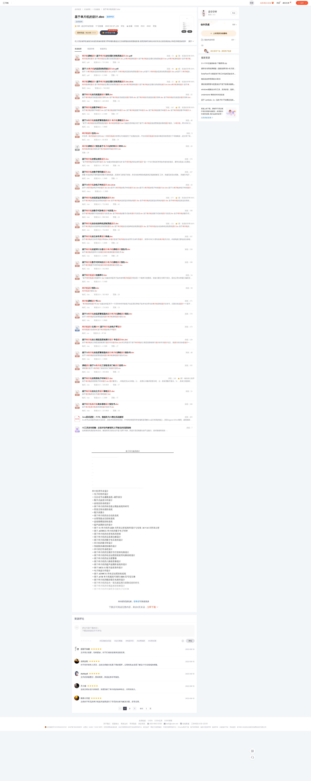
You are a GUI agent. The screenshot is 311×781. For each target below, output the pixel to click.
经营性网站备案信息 (110, 727)
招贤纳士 (115, 724)
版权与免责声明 (206, 727)
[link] (78, 9)
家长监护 (146, 727)
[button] (191, 41)
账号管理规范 (194, 727)
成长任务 (286, 3)
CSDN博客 (168, 721)
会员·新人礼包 (265, 3)
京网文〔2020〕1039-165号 (92, 727)
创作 (302, 3)
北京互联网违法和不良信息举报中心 (130, 727)
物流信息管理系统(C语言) (211, 79)
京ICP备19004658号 (75, 727)
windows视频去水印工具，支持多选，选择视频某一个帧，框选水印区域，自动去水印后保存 (218, 89)
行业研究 (87, 9)
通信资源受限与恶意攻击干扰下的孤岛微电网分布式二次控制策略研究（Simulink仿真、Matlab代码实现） (218, 84)
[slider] (86, 641)
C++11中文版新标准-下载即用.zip (214, 63)
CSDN (150, 721)
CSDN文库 (158, 721)
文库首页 (78, 9)
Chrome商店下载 (183, 727)
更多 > (234, 24)
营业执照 (233, 727)
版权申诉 (110, 17)
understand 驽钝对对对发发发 (212, 95)
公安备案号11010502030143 (57, 727)
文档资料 (79, 22)
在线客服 (185, 724)
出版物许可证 (224, 727)
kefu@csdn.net (172, 724)
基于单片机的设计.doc (90, 16)
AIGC (149, 26)
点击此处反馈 (206, 117)
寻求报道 (133, 724)
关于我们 (106, 724)
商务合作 (124, 724)
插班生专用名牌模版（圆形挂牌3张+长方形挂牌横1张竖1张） (218, 68)
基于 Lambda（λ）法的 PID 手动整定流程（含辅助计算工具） (218, 100)
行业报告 (97, 9)
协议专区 (141, 724)
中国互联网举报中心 (169, 727)
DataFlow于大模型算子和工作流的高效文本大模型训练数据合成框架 (218, 74)
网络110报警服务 (156, 727)
